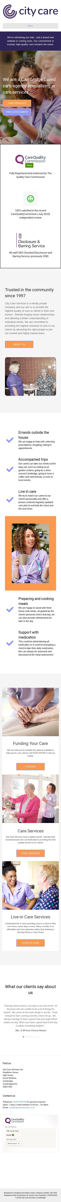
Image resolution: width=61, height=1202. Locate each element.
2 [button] (26, 1050)
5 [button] (34, 1050)
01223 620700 (19, 1115)
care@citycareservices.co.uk (22, 1121)
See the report (12, 1157)
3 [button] (29, 1050)
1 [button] (23, 1050)
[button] (17, 103)
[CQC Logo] (14, 1136)
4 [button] (32, 1050)
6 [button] (37, 1050)
